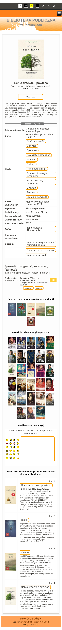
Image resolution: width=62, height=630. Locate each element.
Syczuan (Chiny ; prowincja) (35, 181)
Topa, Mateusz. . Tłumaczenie (35, 229)
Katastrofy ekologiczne (38, 155)
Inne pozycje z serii (36, 255)
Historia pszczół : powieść (36, 485)
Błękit (24, 519)
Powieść (31, 192)
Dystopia (31, 188)
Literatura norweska (37, 197)
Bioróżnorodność (35, 141)
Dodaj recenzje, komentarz (40, 250)
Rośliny (31, 164)
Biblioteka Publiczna (31, 20)
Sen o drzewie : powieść (35, 587)
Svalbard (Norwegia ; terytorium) (37, 174)
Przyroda (31, 159)
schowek (28, 288)
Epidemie (32, 150)
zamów (39, 288)
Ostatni (25, 552)
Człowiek (31, 146)
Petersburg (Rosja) (36, 169)
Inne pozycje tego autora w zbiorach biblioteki (40, 243)
